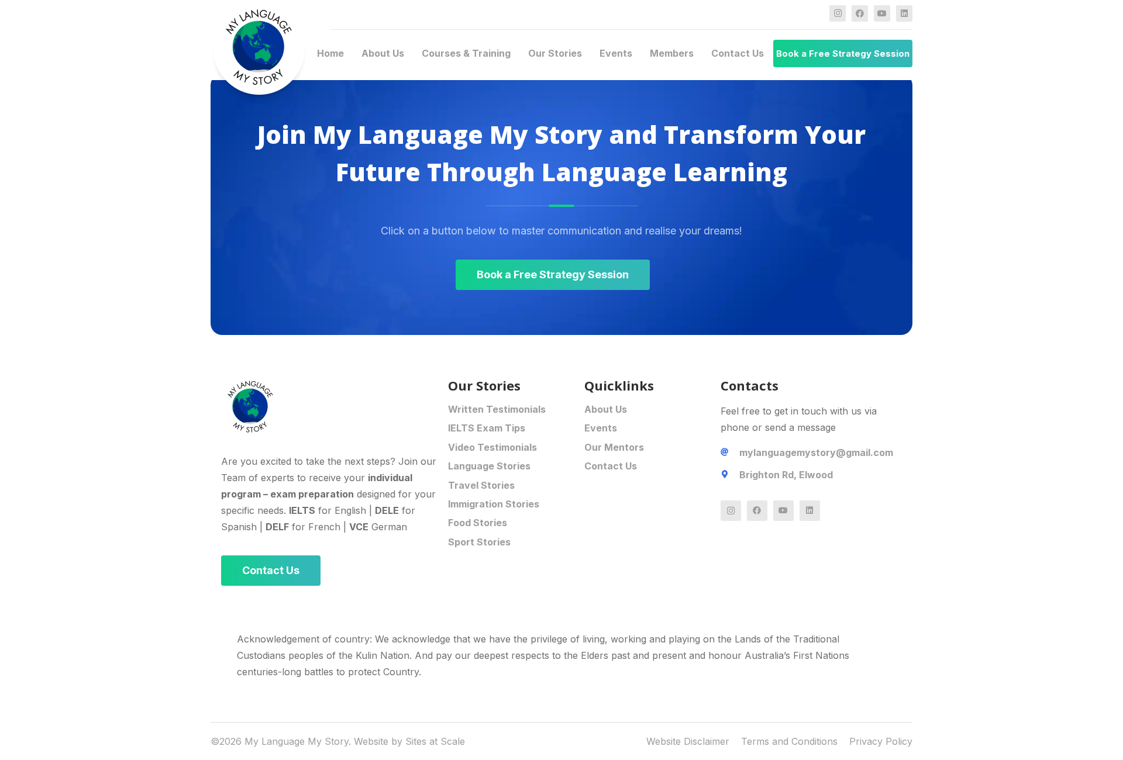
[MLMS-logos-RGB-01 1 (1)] (334, 406)
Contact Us (610, 466)
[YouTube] (882, 13)
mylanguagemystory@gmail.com (816, 452)
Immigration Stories (493, 504)
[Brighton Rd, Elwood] (730, 475)
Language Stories (489, 466)
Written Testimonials (497, 409)
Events (600, 428)
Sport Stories (479, 542)
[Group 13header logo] (259, 53)
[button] (410, 53)
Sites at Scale (435, 741)
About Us (605, 409)
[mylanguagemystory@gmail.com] (730, 452)
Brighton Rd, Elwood (786, 475)
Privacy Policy (880, 741)
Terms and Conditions (789, 741)
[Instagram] (837, 13)
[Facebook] (860, 13)
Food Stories (477, 522)
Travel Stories (481, 485)
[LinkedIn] (904, 13)
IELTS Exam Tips (486, 428)
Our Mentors (614, 447)
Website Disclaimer (687, 741)
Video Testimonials (492, 447)
